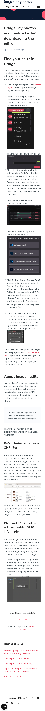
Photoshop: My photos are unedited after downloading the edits (21, 652)
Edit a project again (13, 676)
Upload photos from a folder (17, 658)
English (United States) (17, 6)
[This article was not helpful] (26, 619)
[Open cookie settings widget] (4, 707)
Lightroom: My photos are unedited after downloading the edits (20, 670)
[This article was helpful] (18, 619)
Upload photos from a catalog (18, 663)
